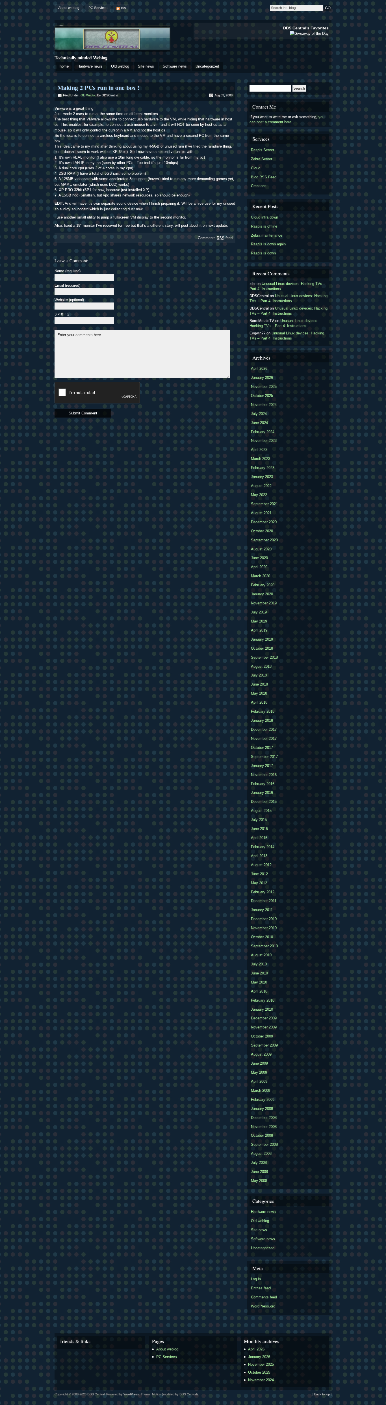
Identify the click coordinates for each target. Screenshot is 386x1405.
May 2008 (259, 1181)
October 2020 (262, 531)
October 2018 (262, 648)
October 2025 (262, 396)
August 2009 (261, 1054)
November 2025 (264, 386)
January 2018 (262, 720)
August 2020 (261, 549)
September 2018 (264, 657)
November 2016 (264, 775)
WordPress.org (263, 1306)
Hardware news (89, 66)
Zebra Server (261, 159)
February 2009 (262, 1099)
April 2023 (259, 450)
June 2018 (259, 684)
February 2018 (262, 711)
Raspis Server (262, 150)
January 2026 (262, 377)
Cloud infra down (264, 217)
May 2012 (259, 883)
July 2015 (259, 820)
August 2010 (261, 955)
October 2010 (262, 937)
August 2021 (261, 513)
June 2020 (259, 558)
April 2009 (259, 1081)
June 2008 (259, 1172)
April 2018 (259, 702)
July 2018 (259, 675)
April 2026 (259, 368)
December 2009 (264, 1018)
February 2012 (262, 892)
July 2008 (259, 1162)
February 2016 (262, 784)
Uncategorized (207, 66)
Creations (258, 186)
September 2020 (264, 540)
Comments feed (215, 238)
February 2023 (262, 468)
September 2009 (264, 1045)
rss (123, 8)
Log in (256, 1279)
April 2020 (259, 567)
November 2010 (264, 928)
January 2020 (262, 594)
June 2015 (259, 829)
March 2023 (260, 459)
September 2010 (264, 946)
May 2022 (259, 495)
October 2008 (262, 1135)
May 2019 (259, 621)
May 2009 (259, 1072)
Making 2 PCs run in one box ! (98, 87)
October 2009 (262, 1036)
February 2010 (262, 1000)
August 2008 (261, 1153)
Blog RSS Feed (263, 177)
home (64, 66)
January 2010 (262, 1009)
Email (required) (67, 286)
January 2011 (262, 910)
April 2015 (259, 838)
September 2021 (264, 504)
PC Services (97, 8)
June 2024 (259, 423)
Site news (146, 66)
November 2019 (264, 603)
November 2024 (264, 405)
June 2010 (259, 973)
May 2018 (259, 693)
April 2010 (259, 991)
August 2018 (261, 666)
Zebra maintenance (266, 235)
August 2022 (261, 486)
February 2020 (262, 585)
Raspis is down (263, 253)
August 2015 (261, 811)
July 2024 (259, 414)
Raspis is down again (268, 244)
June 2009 (259, 1063)
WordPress (131, 1394)
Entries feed (261, 1288)
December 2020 (264, 522)
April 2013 (259, 856)
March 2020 (260, 576)
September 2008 (264, 1144)
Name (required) (68, 271)
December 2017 (264, 729)
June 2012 (259, 874)
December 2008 (264, 1118)
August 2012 (261, 865)
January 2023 (262, 477)
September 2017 (264, 757)
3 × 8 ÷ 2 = (64, 314)
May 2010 (259, 982)
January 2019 (262, 639)
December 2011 (263, 901)
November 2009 (264, 1027)
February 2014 (262, 847)
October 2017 (262, 747)
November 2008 (264, 1127)
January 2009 (262, 1108)
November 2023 (264, 440)
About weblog (68, 8)
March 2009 (260, 1090)
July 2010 (259, 964)
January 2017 (262, 766)
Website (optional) (69, 300)
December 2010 (264, 919)
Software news (175, 66)
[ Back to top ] (322, 1394)
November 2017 (264, 738)
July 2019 (259, 612)
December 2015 (264, 801)
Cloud (255, 168)
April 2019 (259, 630)
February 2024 (262, 432)
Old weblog (120, 66)
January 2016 (262, 792)
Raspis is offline (264, 226)
